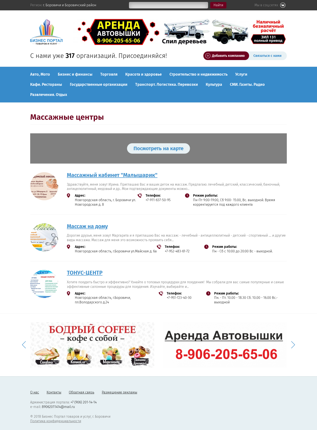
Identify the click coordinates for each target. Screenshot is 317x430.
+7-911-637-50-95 (158, 200)
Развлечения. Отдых (48, 94)
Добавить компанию (228, 56)
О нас (34, 392)
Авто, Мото (40, 74)
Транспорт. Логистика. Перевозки (166, 84)
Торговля (109, 74)
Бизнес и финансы (75, 74)
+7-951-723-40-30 (179, 298)
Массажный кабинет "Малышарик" (112, 175)
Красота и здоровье (143, 74)
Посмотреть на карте (158, 148)
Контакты (54, 392)
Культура (214, 84)
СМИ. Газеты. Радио (247, 84)
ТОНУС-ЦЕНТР (84, 272)
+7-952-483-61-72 (177, 251)
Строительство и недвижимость (198, 74)
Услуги (241, 74)
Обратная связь (81, 392)
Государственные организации (98, 84)
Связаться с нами (267, 56)
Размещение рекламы (119, 392)
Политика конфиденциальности (55, 421)
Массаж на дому (87, 226)
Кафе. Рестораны (46, 84)
